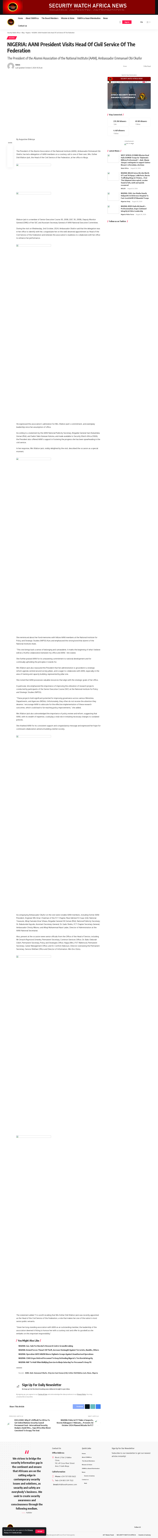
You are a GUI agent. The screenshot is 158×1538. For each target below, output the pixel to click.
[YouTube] (149, 1527)
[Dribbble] (118, 131)
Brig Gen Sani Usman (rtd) (58, 1373)
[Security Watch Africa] (10, 22)
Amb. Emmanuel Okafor (38, 1373)
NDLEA (123, 189)
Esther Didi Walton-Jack (77, 1373)
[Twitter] (140, 122)
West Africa (125, 168)
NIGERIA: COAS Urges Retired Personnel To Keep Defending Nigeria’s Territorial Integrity (56, 1358)
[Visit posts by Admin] (10, 66)
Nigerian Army (125, 201)
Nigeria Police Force (127, 214)
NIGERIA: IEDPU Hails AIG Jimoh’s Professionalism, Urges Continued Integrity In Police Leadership (133, 208)
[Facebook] (118, 122)
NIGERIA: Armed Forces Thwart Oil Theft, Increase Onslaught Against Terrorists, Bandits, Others (59, 1350)
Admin (17, 65)
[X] (146, 1527)
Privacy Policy (81, 1394)
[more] (120, 22)
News (89, 1373)
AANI (27, 1373)
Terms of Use (17, 1532)
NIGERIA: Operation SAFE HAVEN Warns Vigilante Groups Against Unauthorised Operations (56, 1354)
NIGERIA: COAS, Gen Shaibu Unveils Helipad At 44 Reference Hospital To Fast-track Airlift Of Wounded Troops (135, 195)
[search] (138, 22)
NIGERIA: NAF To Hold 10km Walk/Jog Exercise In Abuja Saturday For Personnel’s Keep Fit (55, 1362)
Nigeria (12, 38)
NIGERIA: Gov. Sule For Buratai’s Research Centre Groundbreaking (46, 1346)
